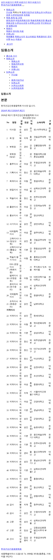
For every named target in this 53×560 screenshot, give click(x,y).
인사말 (9, 12)
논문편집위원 (17, 15)
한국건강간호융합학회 (11, 5)
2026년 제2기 (19, 110)
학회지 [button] (9, 28)
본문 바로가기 (20, 2)
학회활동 (10, 36)
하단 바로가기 (34, 2)
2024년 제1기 (7, 110)
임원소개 (38, 12)
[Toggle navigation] (23, 5)
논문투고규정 (34, 23)
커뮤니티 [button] (10, 34)
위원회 (27, 15)
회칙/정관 (10, 20)
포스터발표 (31, 36)
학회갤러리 (42, 36)
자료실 (18, 39)
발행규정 (13, 26)
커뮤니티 (15, 69)
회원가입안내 (28, 12)
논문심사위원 (17, 85)
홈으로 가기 (11, 56)
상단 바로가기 (7, 2)
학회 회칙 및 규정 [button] (14, 18)
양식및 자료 (18, 31)
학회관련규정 (17, 64)
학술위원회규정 (37, 20)
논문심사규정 (21, 23)
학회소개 (17, 12)
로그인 (9, 44)
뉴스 (13, 39)
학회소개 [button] (10, 10)
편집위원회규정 (22, 20)
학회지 (9, 31)
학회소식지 (20, 36)
